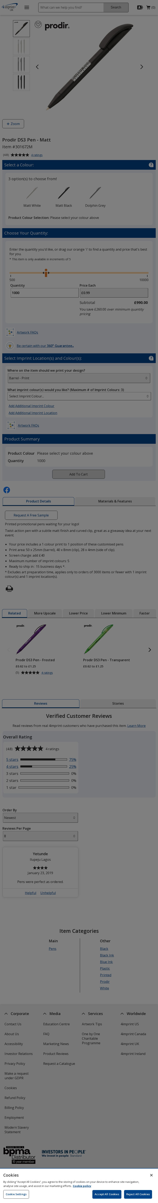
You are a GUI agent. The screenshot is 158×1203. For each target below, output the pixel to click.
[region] (79, 1186)
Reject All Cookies (138, 1194)
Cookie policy (82, 1186)
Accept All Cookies (107, 1194)
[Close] (151, 1175)
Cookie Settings (16, 1194)
